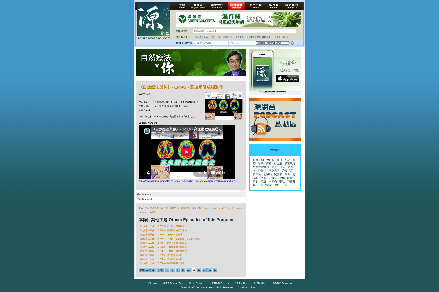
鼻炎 (255, 181)
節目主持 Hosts (241, 283)
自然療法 (266, 185)
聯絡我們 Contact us (282, 283)
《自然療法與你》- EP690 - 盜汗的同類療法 (160, 255)
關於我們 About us (197, 283)
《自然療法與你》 (201, 37)
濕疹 (282, 167)
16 (215, 270)
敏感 (274, 167)
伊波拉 (270, 159)
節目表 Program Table (173, 283)
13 (199, 270)
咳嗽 (290, 177)
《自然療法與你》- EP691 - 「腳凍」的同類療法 (163, 251)
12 (194, 270)
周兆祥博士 (267, 37)
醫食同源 (258, 159)
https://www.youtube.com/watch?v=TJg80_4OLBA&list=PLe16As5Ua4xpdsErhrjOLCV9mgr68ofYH (187, 181)
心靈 (285, 185)
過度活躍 (287, 170)
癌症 (259, 37)
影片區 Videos (260, 283)
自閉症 (257, 174)
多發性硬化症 (261, 167)
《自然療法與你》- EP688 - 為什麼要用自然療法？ (164, 263)
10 (183, 270)
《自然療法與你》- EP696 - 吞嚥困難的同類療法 (163, 230)
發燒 (261, 163)
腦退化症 (196, 208)
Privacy (254, 287)
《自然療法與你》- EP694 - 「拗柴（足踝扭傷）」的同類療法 (169, 238)
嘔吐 (282, 181)
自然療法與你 (152, 208)
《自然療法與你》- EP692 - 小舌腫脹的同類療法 (163, 247)
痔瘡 (263, 177)
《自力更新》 (239, 37)
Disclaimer (242, 287)
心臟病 (268, 174)
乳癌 (287, 159)
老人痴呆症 (228, 208)
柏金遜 (278, 163)
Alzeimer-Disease (212, 208)
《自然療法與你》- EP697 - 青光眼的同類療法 (162, 226)
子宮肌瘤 (289, 163)
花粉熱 (291, 181)
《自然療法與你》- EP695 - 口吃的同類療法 (160, 234)
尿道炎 (273, 177)
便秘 (268, 163)
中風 (287, 174)
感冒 (263, 181)
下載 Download (144, 199)
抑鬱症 (262, 170)
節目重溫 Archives (220, 283)
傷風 (255, 185)
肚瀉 (282, 177)
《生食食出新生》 (280, 37)
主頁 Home (152, 283)
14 (204, 270)
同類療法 (174, 208)
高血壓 (153, 212)
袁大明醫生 (251, 37)
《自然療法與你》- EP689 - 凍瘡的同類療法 (160, 259)
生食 (277, 185)
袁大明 (164, 208)
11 (188, 270)
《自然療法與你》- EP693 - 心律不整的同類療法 (163, 242)
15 (210, 270)
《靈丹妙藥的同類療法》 (221, 37)
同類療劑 (185, 208)
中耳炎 (273, 181)
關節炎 (278, 174)
